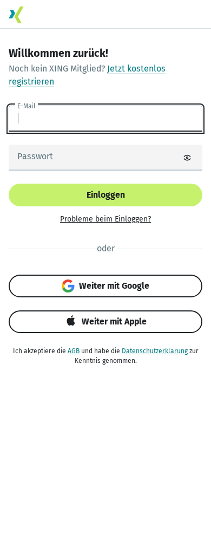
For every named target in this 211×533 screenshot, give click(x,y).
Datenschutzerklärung (155, 351)
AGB (74, 351)
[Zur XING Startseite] (16, 14)
